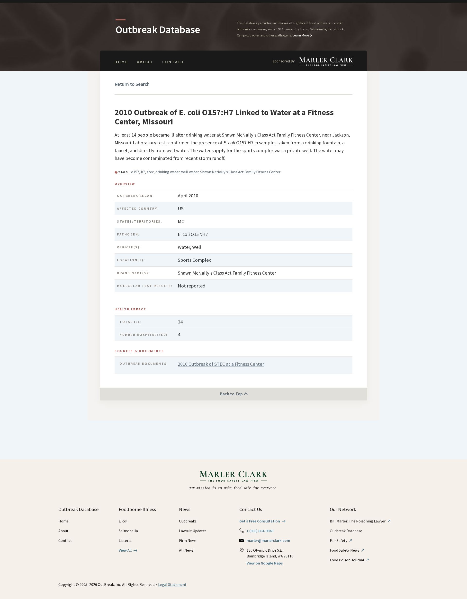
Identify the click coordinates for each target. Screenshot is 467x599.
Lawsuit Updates (193, 530)
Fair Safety (341, 540)
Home (121, 62)
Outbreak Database (346, 530)
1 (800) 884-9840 (260, 530)
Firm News (188, 540)
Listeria (125, 540)
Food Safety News (347, 550)
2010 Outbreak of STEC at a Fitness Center (221, 364)
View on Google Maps (265, 563)
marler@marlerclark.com (268, 540)
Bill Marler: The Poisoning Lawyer (360, 521)
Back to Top (232, 394)
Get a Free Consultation (262, 521)
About (145, 62)
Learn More (300, 35)
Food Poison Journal (349, 559)
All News (186, 550)
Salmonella (128, 530)
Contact (173, 62)
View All (128, 550)
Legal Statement (172, 584)
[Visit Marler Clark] (234, 476)
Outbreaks (188, 521)
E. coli (123, 521)
